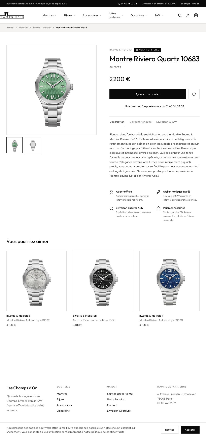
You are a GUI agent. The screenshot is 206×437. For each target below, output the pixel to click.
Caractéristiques (141, 122)
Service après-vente (120, 394)
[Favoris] (194, 94)
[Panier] (196, 15)
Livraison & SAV (166, 122)
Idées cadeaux (114, 15)
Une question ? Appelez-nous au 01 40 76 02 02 (154, 106)
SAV (157, 15)
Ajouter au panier (148, 94)
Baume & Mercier (42, 27)
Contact (112, 405)
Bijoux (68, 15)
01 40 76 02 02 (129, 3)
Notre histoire (116, 399)
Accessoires (91, 15)
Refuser (169, 429)
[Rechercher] (179, 15)
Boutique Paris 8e (190, 3)
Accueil (10, 27)
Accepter (190, 429)
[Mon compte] (188, 15)
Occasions (137, 15)
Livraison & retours (119, 410)
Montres (48, 15)
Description (117, 122)
